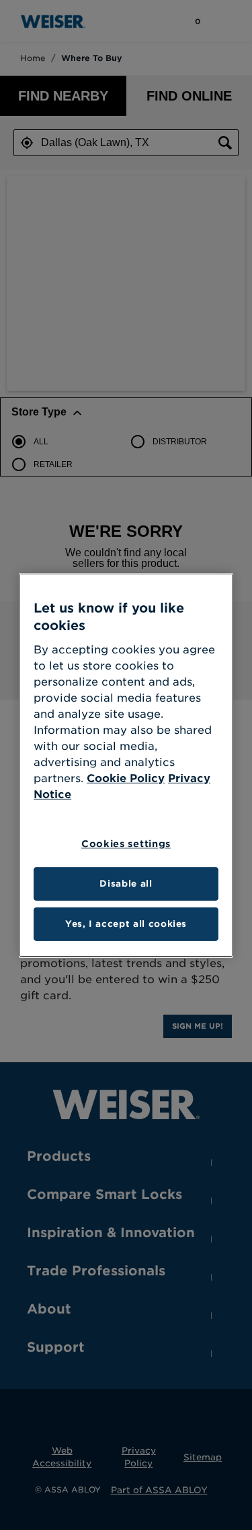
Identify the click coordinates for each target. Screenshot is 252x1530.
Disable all (125, 884)
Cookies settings (126, 843)
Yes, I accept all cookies (126, 924)
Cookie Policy (126, 778)
